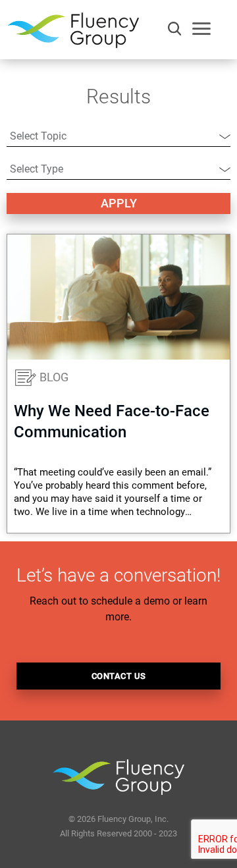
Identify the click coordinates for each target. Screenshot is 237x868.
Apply (119, 203)
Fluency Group (73, 34)
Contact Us (119, 676)
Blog (54, 377)
